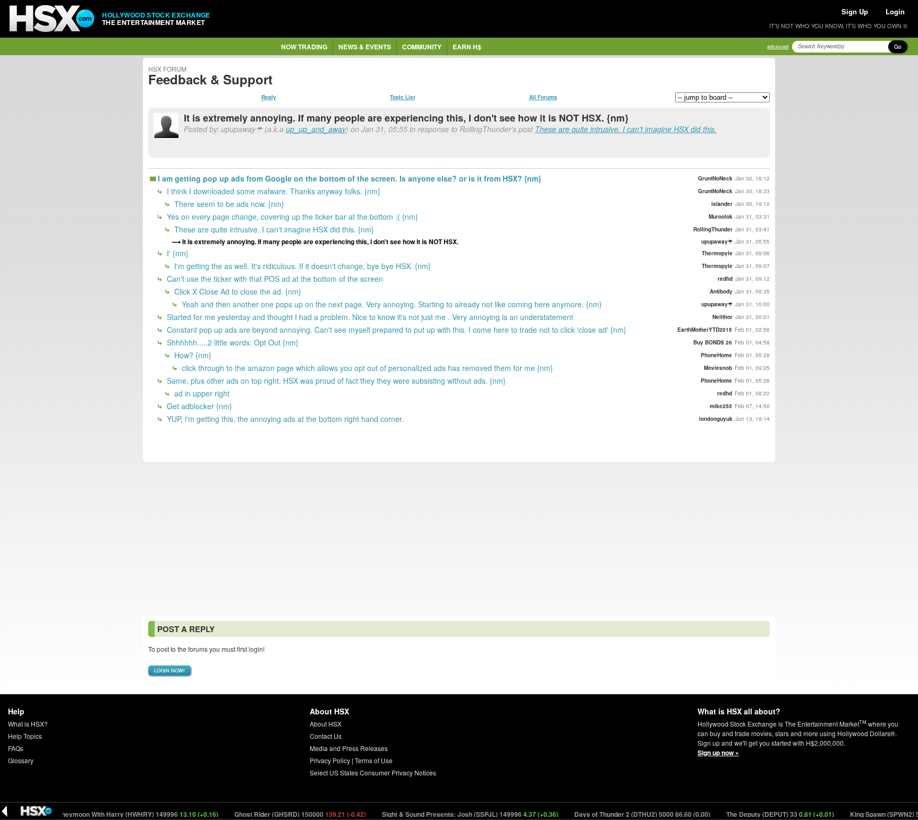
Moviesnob (718, 368)
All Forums (543, 97)
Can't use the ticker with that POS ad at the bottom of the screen (274, 278)
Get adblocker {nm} (198, 406)
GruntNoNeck (715, 178)
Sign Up (855, 11)
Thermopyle (717, 253)
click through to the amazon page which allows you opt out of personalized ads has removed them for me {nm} (366, 367)
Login (895, 11)
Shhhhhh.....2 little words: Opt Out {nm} (232, 342)
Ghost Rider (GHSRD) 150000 (284, 814)
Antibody (721, 291)
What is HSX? (28, 723)
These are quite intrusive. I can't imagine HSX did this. (626, 129)
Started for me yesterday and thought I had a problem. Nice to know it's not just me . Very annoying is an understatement (369, 317)
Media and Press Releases (349, 748)
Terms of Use (374, 760)
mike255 (721, 406)
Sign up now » (718, 752)
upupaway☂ (717, 241)
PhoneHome (716, 355)
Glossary (20, 760)
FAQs (15, 748)
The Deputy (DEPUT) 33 (764, 814)
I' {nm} (177, 253)
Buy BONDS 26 (712, 342)
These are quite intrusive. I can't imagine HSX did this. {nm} (273, 229)
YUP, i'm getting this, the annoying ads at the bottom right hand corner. (284, 418)
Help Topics (25, 735)
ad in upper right (201, 393)
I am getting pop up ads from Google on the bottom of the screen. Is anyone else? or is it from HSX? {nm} (349, 178)
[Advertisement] (459, 538)
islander (722, 204)
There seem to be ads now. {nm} (228, 203)
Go (898, 46)
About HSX (326, 723)
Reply (268, 97)
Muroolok (721, 216)
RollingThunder (713, 229)
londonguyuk (716, 418)
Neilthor (722, 317)
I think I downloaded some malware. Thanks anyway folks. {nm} (272, 191)
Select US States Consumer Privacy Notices (373, 772)
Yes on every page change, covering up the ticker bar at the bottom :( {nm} (291, 216)
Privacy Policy (330, 760)
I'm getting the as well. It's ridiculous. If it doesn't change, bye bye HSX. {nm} (301, 266)
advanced (777, 46)
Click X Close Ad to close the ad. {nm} (236, 291)
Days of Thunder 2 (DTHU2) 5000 (626, 814)
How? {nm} (191, 355)
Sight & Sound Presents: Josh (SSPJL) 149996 (454, 814)
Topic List (402, 97)
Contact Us (326, 735)
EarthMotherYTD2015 (704, 329)
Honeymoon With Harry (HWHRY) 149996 (119, 814)
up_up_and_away (316, 129)
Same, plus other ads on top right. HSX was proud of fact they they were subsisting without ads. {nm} (335, 380)
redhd (725, 278)
